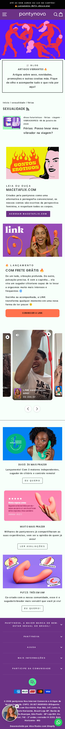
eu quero (32, 480)
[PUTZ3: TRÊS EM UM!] (32, 571)
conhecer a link (32, 313)
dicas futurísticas (33, 117)
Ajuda (31, 647)
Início (6, 102)
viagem (56, 117)
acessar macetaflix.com (28, 214)
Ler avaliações (32, 546)
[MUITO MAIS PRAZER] (32, 505)
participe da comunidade (31, 668)
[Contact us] (58, 722)
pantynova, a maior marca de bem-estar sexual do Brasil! (31, 624)
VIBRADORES (31, 120)
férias (47, 117)
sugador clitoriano (26, 283)
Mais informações (32, 658)
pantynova (32, 636)
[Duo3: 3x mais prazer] (32, 444)
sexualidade (18, 102)
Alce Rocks (35, 726)
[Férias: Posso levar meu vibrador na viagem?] (12, 122)
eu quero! (32, 608)
